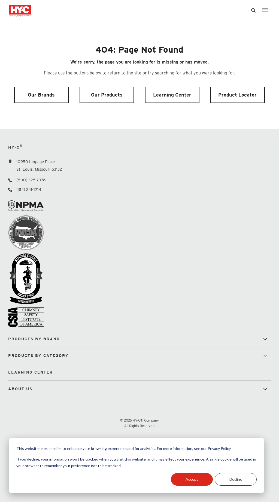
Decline (235, 479)
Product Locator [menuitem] (237, 95)
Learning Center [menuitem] (172, 95)
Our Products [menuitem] (107, 95)
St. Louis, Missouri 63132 (39, 169)
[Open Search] (254, 10)
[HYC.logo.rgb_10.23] (82, 10)
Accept (192, 479)
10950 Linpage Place (35, 161)
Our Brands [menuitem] (41, 95)
